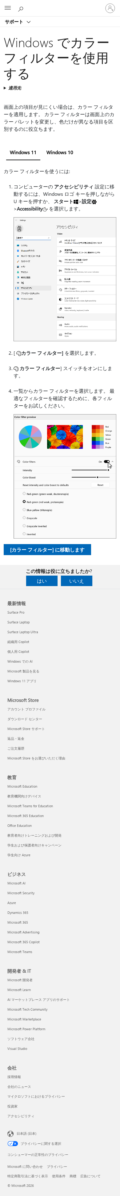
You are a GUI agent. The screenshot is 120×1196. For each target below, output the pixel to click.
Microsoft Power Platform (26, 1029)
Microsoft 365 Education (25, 815)
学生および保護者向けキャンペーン (34, 845)
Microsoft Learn (19, 989)
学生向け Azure (18, 855)
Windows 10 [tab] (59, 152)
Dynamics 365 (17, 912)
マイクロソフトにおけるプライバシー (36, 1096)
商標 (73, 1176)
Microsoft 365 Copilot (23, 942)
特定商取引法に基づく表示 (27, 1176)
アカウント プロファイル (26, 709)
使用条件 (59, 1176)
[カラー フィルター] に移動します (47, 549)
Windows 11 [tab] (23, 152)
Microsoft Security (20, 893)
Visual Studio (17, 1048)
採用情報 (14, 1076)
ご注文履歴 (15, 748)
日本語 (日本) (26, 1133)
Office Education (19, 825)
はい (42, 580)
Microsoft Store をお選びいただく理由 (36, 758)
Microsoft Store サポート (26, 728)
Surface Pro (15, 612)
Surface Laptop (18, 622)
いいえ (76, 580)
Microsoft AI (16, 883)
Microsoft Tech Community (27, 1009)
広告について (90, 1176)
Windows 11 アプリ (22, 681)
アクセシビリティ (20, 1116)
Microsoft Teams (19, 951)
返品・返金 (15, 738)
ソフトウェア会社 (20, 1038)
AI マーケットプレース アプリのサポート (38, 999)
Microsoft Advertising (23, 932)
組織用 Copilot (18, 641)
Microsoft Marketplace (24, 1019)
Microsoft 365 (17, 922)
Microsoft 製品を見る (23, 671)
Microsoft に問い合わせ (25, 1166)
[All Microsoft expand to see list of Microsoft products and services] (7, 8)
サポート (15, 21)
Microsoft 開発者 (20, 980)
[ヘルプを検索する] (21, 8)
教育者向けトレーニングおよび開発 (34, 835)
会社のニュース (19, 1086)
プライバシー (57, 1166)
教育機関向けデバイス (24, 796)
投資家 (12, 1106)
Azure (11, 902)
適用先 (14, 88)
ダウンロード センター (24, 719)
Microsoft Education (22, 786)
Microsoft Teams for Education (30, 806)
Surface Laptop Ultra (22, 632)
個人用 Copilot (18, 651)
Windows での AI (20, 661)
